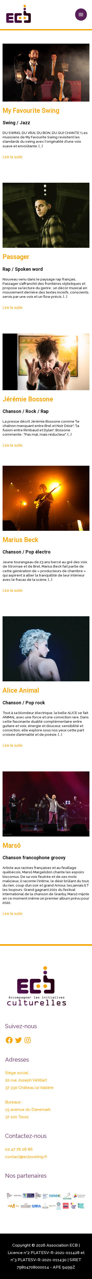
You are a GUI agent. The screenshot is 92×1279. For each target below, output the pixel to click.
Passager (16, 257)
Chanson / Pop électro (27, 552)
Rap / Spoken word (23, 269)
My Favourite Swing (31, 110)
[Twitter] (18, 1040)
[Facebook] (9, 1040)
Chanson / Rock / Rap (26, 411)
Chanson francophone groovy (34, 857)
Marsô (12, 845)
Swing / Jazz (16, 122)
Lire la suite (12, 157)
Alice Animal (21, 690)
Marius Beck (20, 540)
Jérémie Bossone (28, 399)
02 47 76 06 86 (19, 1149)
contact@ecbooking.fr (26, 1156)
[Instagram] (28, 1040)
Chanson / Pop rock (24, 702)
